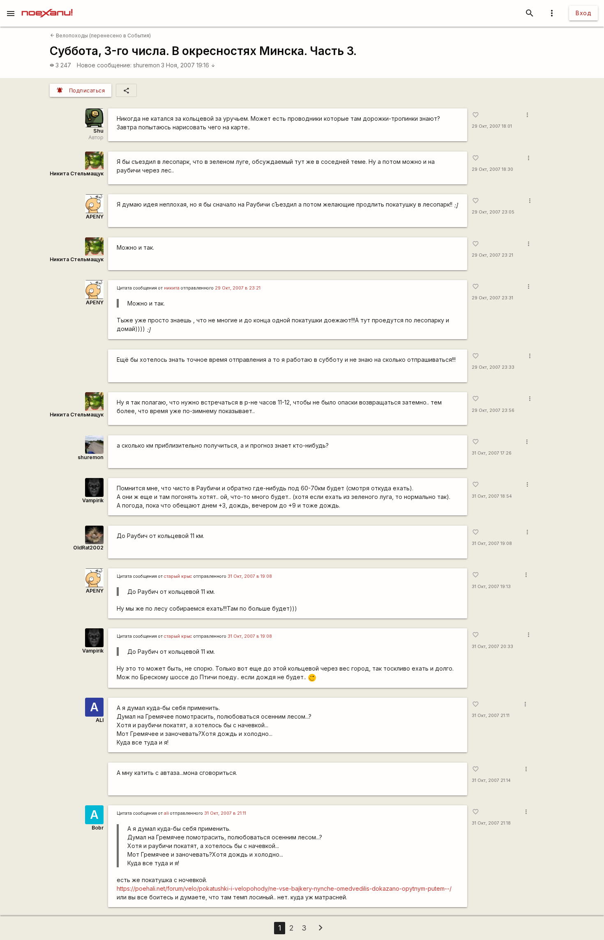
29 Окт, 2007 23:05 (493, 212)
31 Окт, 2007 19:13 (491, 586)
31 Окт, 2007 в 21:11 (225, 813)
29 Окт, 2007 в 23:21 (238, 288)
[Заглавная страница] (47, 5)
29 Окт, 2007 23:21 (492, 255)
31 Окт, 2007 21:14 (491, 780)
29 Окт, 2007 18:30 (492, 169)
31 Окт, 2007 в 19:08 (250, 576)
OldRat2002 (88, 548)
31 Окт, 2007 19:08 (492, 543)
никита (172, 288)
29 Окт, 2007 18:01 (492, 126)
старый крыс (178, 576)
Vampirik (93, 500)
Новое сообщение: (104, 65)
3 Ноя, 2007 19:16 (188, 65)
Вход (583, 12)
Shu (98, 131)
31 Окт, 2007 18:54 (492, 496)
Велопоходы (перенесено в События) (100, 35)
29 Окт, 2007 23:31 (492, 298)
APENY (95, 217)
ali (166, 813)
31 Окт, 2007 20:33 (492, 646)
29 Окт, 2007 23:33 (493, 367)
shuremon (146, 65)
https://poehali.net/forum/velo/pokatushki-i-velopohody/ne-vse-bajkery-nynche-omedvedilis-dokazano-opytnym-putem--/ (284, 888)
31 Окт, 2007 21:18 (491, 823)
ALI (100, 720)
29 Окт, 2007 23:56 (493, 410)
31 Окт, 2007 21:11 (490, 715)
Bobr (98, 828)
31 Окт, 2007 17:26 (492, 453)
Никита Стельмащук (77, 173)
